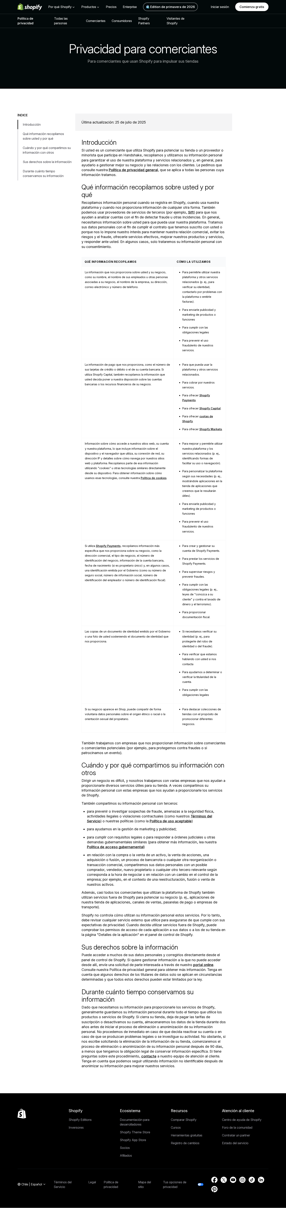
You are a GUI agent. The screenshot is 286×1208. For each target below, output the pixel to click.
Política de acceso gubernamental (115, 847)
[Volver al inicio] (22, 1114)
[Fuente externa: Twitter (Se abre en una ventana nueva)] (224, 1180)
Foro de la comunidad (237, 1127)
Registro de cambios (185, 1143)
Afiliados (126, 1155)
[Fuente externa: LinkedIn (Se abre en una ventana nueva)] (261, 1180)
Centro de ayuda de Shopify (241, 1120)
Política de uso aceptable (171, 821)
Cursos (176, 1127)
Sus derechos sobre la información (47, 162)
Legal (92, 1182)
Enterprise (130, 7)
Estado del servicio (235, 1143)
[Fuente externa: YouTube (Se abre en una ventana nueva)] (233, 1180)
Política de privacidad (25, 21)
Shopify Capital (210, 408)
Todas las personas (61, 21)
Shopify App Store (133, 1140)
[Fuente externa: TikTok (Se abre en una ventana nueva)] (252, 1180)
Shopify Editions (80, 1120)
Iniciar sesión (220, 7)
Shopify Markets (210, 429)
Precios (111, 7)
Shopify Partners (144, 21)
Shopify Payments (108, 545)
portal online (203, 965)
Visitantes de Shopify (175, 21)
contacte (148, 1056)
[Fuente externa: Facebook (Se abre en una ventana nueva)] (214, 1180)
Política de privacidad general (133, 170)
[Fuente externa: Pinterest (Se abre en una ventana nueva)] (214, 1189)
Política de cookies (154, 478)
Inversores (76, 1127)
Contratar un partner (236, 1135)
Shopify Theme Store (135, 1132)
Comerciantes (95, 21)
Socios (125, 1148)
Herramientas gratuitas (186, 1135)
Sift (191, 212)
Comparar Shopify (184, 1120)
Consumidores (122, 21)
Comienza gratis (252, 7)
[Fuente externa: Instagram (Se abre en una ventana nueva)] (242, 1180)
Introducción (32, 124)
